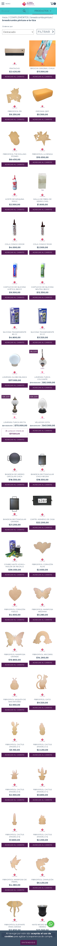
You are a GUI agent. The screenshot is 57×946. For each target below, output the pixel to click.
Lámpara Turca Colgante (42, 378)
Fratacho (15, 68)
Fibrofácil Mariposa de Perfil (14, 880)
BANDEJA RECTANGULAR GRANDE (14, 520)
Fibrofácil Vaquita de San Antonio (14, 700)
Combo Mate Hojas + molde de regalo (14, 565)
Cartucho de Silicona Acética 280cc (14, 288)
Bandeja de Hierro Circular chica (14, 475)
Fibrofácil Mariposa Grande (14, 655)
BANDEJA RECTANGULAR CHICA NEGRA (42, 475)
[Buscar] (24, 11)
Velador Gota (42, 422)
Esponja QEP (42, 111)
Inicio (5, 17)
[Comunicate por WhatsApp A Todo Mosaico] (50, 924)
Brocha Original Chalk (42, 68)
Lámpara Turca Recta (15, 422)
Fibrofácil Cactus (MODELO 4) (42, 790)
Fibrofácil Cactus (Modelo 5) (14, 835)
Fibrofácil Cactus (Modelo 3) (14, 790)
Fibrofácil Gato (42, 699)
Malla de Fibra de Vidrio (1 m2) (42, 200)
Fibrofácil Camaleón (42, 879)
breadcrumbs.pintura (41, 17)
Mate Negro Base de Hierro (42, 925)
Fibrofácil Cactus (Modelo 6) (42, 835)
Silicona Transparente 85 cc (14, 333)
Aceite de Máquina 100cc (14, 200)
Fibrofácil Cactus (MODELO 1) (14, 745)
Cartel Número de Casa (42, 519)
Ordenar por (7, 26)
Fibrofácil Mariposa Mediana (42, 610)
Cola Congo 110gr (42, 244)
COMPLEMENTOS (19, 17)
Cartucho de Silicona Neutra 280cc (42, 288)
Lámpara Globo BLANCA (14, 377)
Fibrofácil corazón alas (42, 565)
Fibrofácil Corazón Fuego (14, 610)
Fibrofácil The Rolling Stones (14, 155)
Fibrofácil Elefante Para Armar (14, 925)
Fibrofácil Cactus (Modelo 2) (42, 745)
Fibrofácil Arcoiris (42, 654)
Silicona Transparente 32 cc (42, 333)
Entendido (28, 942)
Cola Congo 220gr (14, 244)
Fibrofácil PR (15, 111)
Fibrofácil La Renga (42, 154)
